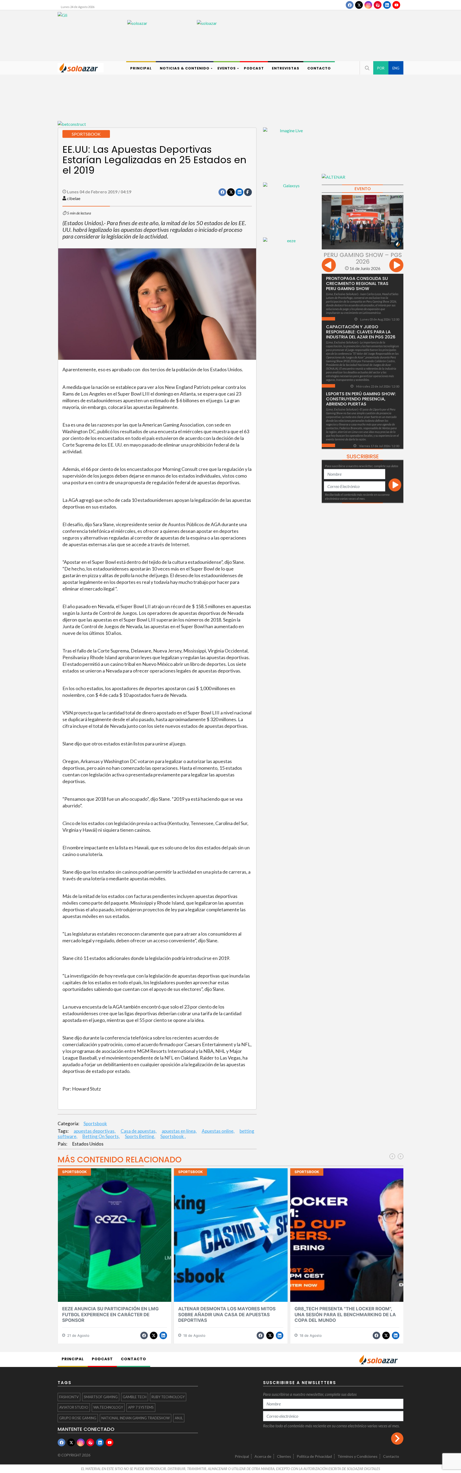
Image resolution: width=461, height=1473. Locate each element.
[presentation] (329, 266)
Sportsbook (95, 1123)
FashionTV (69, 1397)
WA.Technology (108, 1407)
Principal (242, 1456)
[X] (359, 5)
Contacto (391, 1456)
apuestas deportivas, (95, 1131)
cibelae (73, 198)
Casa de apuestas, (139, 1131)
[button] (366, 68)
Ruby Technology (168, 1397)
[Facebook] (349, 5)
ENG (395, 68)
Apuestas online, (218, 1131)
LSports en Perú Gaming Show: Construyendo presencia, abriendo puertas (361, 399)
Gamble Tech (134, 1397)
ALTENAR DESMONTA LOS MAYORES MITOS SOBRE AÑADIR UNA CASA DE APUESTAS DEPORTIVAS (227, 1314)
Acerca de (263, 1456)
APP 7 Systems (141, 1407)
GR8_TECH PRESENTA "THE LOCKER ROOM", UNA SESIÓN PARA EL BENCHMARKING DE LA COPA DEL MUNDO (345, 1314)
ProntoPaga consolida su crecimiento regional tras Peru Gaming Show (357, 283)
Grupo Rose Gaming (77, 1418)
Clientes (284, 1456)
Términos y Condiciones (357, 1456)
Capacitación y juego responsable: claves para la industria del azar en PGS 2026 (360, 332)
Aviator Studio (73, 1407)
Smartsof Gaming (101, 1397)
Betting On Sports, (101, 1136)
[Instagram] (368, 5)
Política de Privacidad (314, 1456)
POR (380, 68)
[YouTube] (396, 5)
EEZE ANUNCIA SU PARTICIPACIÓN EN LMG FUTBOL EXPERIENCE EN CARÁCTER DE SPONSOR (110, 1314)
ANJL (179, 1418)
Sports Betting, (140, 1136)
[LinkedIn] (387, 5)
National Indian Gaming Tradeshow (135, 1418)
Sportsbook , (173, 1136)
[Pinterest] (377, 5)
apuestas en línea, (179, 1131)
